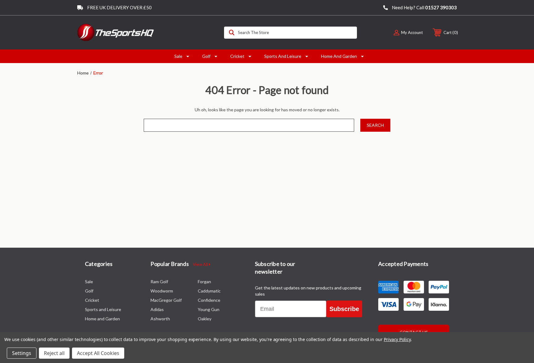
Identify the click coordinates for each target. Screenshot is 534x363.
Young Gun (208, 309)
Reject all (54, 353)
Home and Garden (339, 56)
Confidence (209, 300)
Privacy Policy (397, 339)
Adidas (157, 309)
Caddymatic (209, 290)
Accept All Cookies (98, 353)
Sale (178, 56)
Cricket (237, 56)
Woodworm (161, 290)
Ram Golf (159, 281)
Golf (206, 56)
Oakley (204, 318)
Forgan (204, 281)
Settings (21, 353)
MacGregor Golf (166, 300)
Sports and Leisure (282, 56)
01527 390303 (441, 7)
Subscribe (344, 308)
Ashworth (160, 318)
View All (201, 264)
